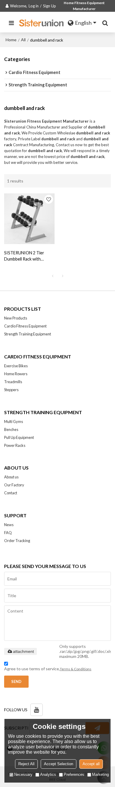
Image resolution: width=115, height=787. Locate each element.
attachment (23, 651)
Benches (11, 429)
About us (11, 477)
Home (11, 39)
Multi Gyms (13, 421)
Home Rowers (15, 373)
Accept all (91, 764)
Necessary (23, 774)
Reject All (26, 764)
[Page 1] (52, 275)
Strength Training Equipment (27, 334)
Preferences (74, 774)
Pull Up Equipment (19, 437)
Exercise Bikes (16, 365)
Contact (10, 492)
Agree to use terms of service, (47, 668)
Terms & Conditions (75, 669)
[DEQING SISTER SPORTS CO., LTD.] (42, 23)
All (23, 39)
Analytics (48, 774)
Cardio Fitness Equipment (25, 326)
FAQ (8, 532)
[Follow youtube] (36, 710)
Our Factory (14, 485)
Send (16, 681)
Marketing (100, 774)
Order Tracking (17, 540)
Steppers (11, 389)
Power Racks (14, 445)
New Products (15, 318)
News (9, 524)
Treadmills (13, 381)
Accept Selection (58, 764)
